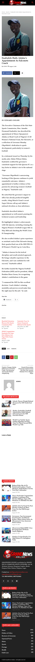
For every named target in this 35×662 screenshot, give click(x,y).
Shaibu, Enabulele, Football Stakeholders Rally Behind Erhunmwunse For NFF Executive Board (22, 413)
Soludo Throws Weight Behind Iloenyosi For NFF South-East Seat (23, 402)
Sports (7, 12)
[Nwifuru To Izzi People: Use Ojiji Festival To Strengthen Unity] (6, 539)
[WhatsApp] (16, 357)
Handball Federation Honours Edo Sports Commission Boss (8, 323)
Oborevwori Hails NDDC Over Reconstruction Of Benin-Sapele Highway (22, 529)
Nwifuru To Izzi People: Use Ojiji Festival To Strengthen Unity (21, 538)
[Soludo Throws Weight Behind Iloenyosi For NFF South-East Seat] (6, 403)
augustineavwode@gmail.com (11, 574)
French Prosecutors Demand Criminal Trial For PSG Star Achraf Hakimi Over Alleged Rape (25, 370)
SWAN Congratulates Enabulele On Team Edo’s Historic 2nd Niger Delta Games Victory (8, 335)
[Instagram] (8, 581)
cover (8, 348)
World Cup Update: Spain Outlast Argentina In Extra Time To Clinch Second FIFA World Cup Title (22, 422)
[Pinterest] (12, 357)
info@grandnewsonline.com (18, 572)
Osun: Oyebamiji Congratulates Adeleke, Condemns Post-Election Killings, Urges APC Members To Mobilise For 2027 (22, 498)
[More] (22, 73)
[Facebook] (3, 357)
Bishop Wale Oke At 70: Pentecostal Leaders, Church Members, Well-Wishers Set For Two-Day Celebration (22, 488)
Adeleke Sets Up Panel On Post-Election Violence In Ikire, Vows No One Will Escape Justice (22, 508)
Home (3, 12)
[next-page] (6, 429)
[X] (8, 357)
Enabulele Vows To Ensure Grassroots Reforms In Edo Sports (24, 323)
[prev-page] (3, 429)
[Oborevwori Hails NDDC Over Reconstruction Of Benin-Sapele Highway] (6, 530)
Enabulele (13, 348)
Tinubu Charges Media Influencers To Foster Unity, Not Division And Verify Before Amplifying (9, 370)
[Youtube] (17, 581)
